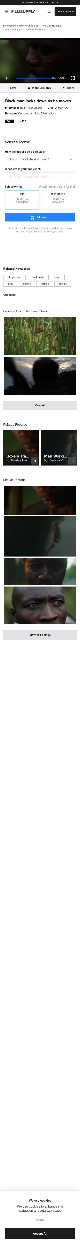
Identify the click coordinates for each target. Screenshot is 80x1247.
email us (67, 228)
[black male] (37, 277)
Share (70, 88)
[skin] (10, 283)
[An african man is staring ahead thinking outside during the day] (40, 605)
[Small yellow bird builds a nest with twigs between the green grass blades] (40, 336)
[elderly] (26, 283)
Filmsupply (42, 2)
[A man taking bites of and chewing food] (40, 500)
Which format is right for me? (57, 186)
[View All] (40, 405)
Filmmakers (9, 25)
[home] (25, 11)
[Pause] (7, 78)
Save (13, 88)
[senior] (63, 283)
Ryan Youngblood (28, 25)
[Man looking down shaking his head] (40, 536)
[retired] (45, 283)
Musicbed (27, 2)
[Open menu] (6, 11)
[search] (49, 11)
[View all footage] (40, 635)
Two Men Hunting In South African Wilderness (52, 25)
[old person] (14, 277)
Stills (54, 2)
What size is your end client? (29, 177)
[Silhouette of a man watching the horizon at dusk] (40, 376)
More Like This (41, 88)
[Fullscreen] (73, 78)
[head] (57, 277)
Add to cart (43, 217)
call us (55, 228)
